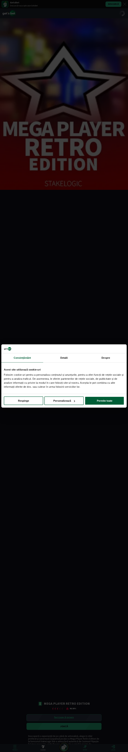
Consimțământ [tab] (22, 357)
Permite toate (104, 400)
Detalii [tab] (64, 357)
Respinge (23, 400)
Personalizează (62, 400)
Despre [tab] (106, 357)
